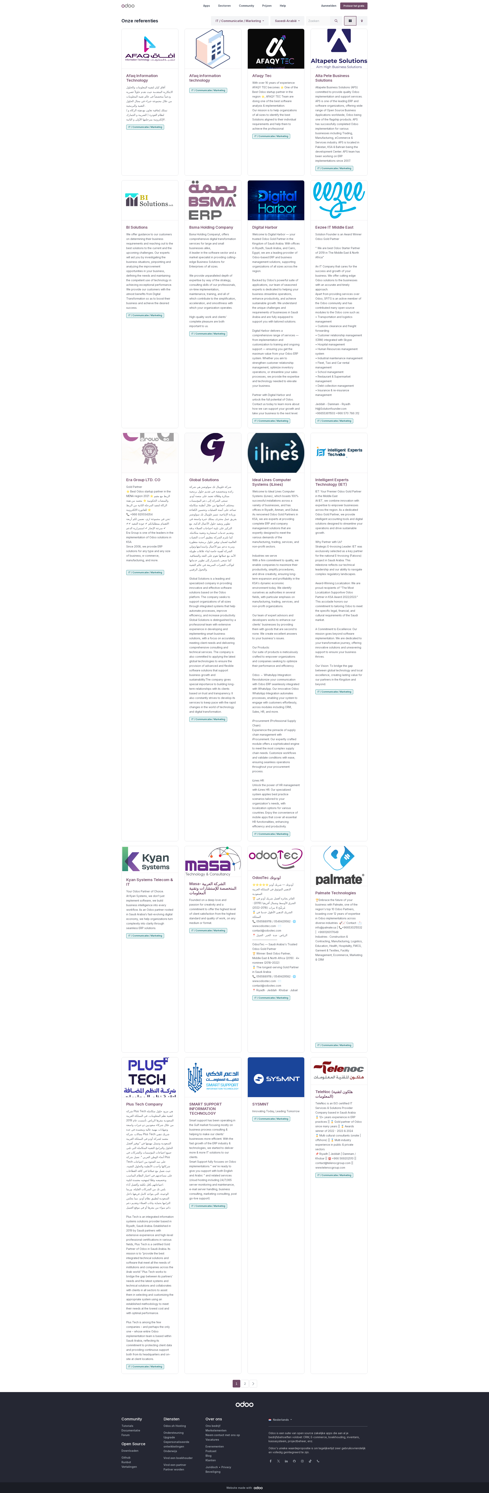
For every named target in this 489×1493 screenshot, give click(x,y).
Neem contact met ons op (223, 1435)
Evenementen (215, 1446)
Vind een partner (175, 1464)
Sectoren (224, 5)
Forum (125, 1435)
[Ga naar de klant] (150, 49)
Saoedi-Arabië (286, 21)
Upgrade (169, 1437)
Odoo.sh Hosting (175, 1425)
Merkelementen (216, 1430)
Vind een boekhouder (178, 1458)
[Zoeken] (336, 21)
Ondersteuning (174, 1432)
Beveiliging (213, 1471)
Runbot (126, 1462)
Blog (208, 1455)
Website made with (239, 1487)
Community (246, 5)
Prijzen (267, 5)
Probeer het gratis (353, 5)
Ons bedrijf (213, 1425)
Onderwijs (170, 1451)
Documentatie (130, 1430)
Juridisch (212, 1467)
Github (125, 1457)
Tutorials (127, 1425)
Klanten (211, 1460)
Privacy (226, 1467)
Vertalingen (129, 1466)
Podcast (211, 1451)
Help (283, 5)
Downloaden (129, 1450)
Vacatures (212, 1439)
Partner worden (174, 1469)
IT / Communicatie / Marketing (238, 21)
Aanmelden (328, 5)
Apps (206, 5)
